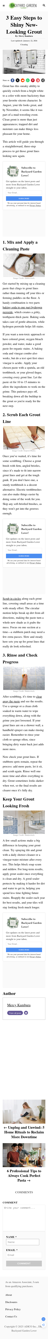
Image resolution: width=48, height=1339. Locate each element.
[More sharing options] (43, 80)
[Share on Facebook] (12, 80)
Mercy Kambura (26, 36)
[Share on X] (17, 80)
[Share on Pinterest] (33, 80)
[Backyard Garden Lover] (24, 5)
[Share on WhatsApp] (28, 80)
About (8, 1294)
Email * (12, 1250)
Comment (10, 1202)
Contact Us (11, 1316)
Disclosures (11, 1302)
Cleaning (24, 44)
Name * (11, 1237)
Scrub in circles (12, 598)
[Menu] (4, 5)
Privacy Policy (13, 1309)
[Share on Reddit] (23, 80)
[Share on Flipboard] (38, 80)
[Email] (26, 1013)
